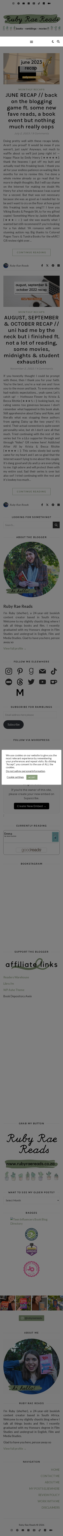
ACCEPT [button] (31, 777)
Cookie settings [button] (15, 777)
